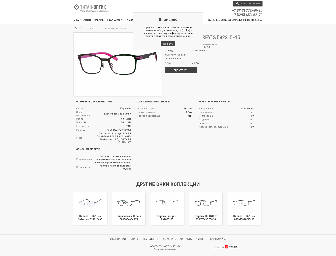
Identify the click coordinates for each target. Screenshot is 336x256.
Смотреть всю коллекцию (204, 44)
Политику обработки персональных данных (168, 36)
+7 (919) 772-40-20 (247, 10)
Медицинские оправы (116, 27)
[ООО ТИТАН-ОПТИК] (91, 13)
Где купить (181, 70)
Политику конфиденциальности (174, 33)
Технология (115, 19)
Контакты (186, 238)
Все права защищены (165, 249)
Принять (168, 43)
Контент (201, 238)
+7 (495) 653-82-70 (247, 14)
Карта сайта (218, 238)
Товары (98, 19)
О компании (82, 19)
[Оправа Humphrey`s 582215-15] (117, 95)
